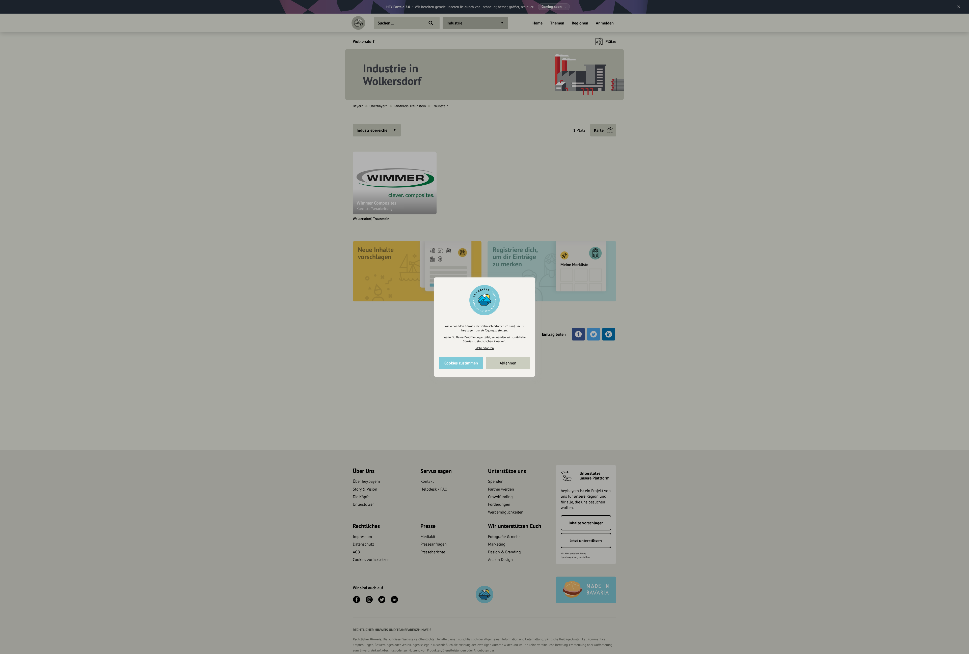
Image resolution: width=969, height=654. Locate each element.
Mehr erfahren (484, 348)
